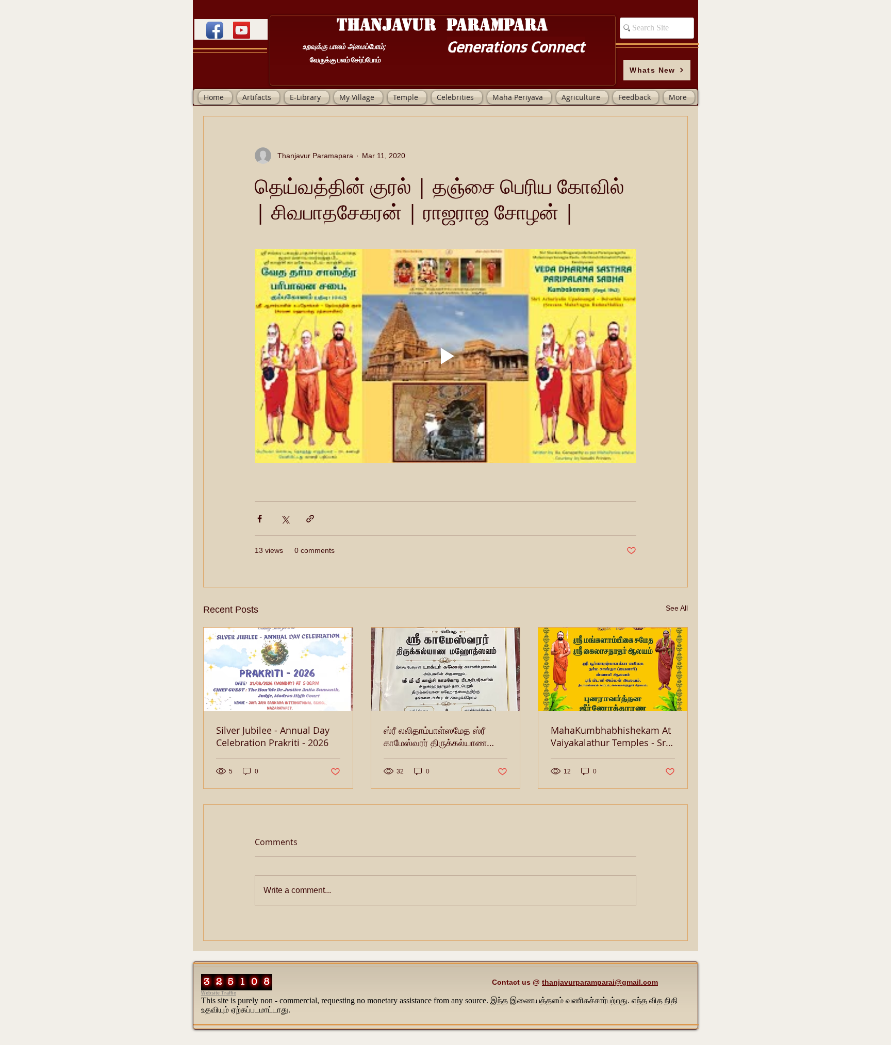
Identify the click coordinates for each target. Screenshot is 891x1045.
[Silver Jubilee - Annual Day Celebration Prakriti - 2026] (278, 669)
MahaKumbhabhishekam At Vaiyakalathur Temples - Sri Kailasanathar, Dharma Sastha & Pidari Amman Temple (611, 736)
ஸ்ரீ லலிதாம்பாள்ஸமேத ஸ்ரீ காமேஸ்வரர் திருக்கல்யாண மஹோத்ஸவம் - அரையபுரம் (435, 736)
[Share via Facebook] (260, 519)
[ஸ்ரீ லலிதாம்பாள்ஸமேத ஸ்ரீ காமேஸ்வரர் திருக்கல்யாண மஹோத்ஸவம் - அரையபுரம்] (445, 669)
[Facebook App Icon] (214, 30)
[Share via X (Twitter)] (285, 519)
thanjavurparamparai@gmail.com (600, 982)
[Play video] (445, 356)
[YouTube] (241, 30)
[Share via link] (310, 519)
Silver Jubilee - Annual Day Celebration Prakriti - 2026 (272, 736)
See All (677, 608)
